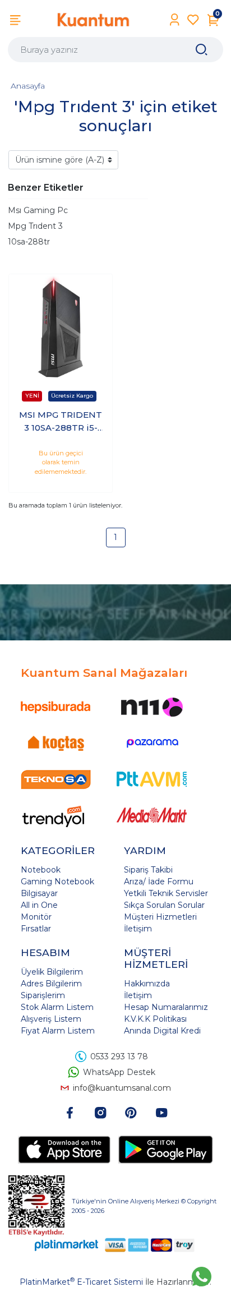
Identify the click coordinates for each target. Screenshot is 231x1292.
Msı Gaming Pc (38, 210)
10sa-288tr (29, 242)
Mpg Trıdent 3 (35, 226)
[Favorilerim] (193, 20)
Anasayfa (28, 86)
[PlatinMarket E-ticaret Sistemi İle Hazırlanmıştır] (67, 1245)
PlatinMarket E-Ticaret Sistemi (81, 1282)
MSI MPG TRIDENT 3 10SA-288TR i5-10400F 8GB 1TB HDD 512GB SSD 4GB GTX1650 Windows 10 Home (60, 421)
